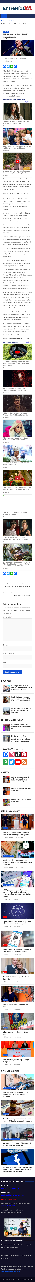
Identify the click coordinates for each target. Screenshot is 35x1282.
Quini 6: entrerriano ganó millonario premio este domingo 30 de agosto (20, 779)
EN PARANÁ (6, 31)
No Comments (8, 61)
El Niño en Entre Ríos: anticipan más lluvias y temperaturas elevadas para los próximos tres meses (21, 738)
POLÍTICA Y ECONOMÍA (8, 855)
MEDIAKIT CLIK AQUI (8, 1199)
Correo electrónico (9, 654)
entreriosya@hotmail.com (10, 1272)
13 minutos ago (8, 837)
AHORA (4, 917)
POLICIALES (12, 1087)
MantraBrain (28, 1279)
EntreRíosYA (23, 58)
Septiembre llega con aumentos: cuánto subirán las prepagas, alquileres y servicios (17, 862)
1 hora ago (7, 899)
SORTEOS (5, 828)
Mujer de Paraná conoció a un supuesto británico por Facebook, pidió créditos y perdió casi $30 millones (17, 1170)
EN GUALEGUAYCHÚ (7, 1138)
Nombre (5, 645)
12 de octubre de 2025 (10, 58)
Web (4, 662)
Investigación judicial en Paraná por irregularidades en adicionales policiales (21, 687)
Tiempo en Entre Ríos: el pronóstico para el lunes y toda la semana (17, 594)
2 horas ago (7, 926)
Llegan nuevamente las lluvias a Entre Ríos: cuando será (21, 726)
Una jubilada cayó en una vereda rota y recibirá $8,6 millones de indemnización (20, 699)
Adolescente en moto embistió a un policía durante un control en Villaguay (17, 585)
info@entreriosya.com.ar (10, 1188)
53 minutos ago (8, 867)
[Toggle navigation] (9, 16)
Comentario (7, 617)
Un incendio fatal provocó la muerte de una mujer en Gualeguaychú (21, 710)
